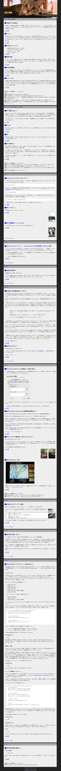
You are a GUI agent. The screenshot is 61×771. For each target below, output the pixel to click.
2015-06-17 (6, 560)
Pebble (8, 564)
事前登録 (43, 413)
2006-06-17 (6, 266)
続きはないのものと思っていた (13, 293)
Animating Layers (36, 733)
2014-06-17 (6, 530)
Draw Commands (38, 675)
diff (8, 637)
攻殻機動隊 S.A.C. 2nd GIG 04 (16, 223)
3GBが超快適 (40, 350)
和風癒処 (7, 273)
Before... (6, 92)
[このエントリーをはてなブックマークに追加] (8, 31)
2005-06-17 (6, 242)
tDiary (31, 769)
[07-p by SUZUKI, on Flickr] (6, 729)
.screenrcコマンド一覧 (45, 188)
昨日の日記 (7, 566)
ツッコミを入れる (18, 91)
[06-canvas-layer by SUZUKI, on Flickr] (8, 716)
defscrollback (7, 189)
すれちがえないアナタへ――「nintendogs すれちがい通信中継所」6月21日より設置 (30, 246)
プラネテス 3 (12, 207)
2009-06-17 (6, 500)
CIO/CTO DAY (13, 418)
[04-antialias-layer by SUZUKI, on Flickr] (9, 634)
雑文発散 (8, 13)
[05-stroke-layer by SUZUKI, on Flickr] (8, 663)
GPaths (45, 675)
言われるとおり (18, 59)
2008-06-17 (6, 365)
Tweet (6, 30)
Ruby (29, 770)
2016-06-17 (6, 744)
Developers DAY (13, 427)
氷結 (16, 275)
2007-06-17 (6, 287)
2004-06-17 (6, 174)
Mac (8, 178)
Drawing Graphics (33, 568)
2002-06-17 (6, 19)
